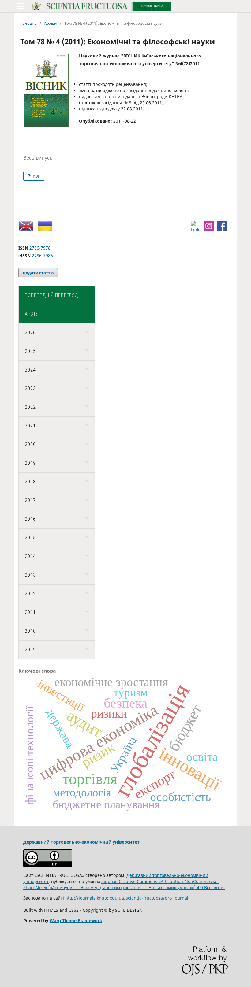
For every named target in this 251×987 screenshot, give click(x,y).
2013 (30, 575)
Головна (28, 23)
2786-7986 (42, 255)
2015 (30, 538)
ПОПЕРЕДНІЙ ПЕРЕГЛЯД (51, 295)
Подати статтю (38, 272)
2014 (30, 556)
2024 (30, 370)
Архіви (50, 23)
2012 (30, 594)
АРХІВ (31, 314)
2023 (30, 388)
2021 (30, 426)
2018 (30, 482)
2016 (30, 519)
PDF (36, 176)
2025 (30, 351)
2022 (30, 407)
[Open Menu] (20, 6)
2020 (30, 444)
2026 (30, 332)
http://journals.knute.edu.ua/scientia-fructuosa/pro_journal (126, 898)
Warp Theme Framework (76, 920)
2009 (30, 649)
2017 (30, 500)
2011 (30, 612)
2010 (30, 631)
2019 (30, 463)
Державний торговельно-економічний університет (81, 842)
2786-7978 (40, 248)
